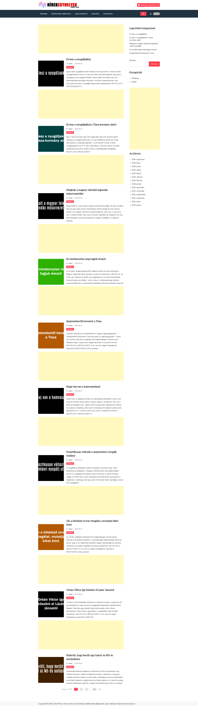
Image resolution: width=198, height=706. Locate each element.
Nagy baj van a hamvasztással (83, 386)
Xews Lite (73, 704)
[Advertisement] (81, 38)
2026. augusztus (138, 159)
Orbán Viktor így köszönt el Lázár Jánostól (90, 589)
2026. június (136, 166)
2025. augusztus (138, 198)
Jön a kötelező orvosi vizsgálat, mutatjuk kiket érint (92, 522)
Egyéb (134, 82)
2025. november (138, 191)
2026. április (136, 173)
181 (94, 689)
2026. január (136, 184)
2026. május (136, 170)
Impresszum (108, 14)
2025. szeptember (139, 194)
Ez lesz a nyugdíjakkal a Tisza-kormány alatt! (91, 124)
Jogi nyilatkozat (81, 14)
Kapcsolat (95, 14)
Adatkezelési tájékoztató (61, 14)
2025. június (136, 205)
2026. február (137, 180)
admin (71, 63)
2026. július (136, 163)
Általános (70, 67)
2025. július (136, 202)
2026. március (137, 177)
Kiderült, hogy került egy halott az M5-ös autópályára (89, 657)
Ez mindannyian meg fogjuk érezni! (86, 259)
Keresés (132, 60)
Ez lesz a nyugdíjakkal (78, 59)
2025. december (138, 187)
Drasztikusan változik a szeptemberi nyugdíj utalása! (91, 453)
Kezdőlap (43, 14)
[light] (153, 13)
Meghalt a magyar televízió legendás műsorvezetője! (87, 192)
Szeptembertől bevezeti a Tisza (84, 321)
